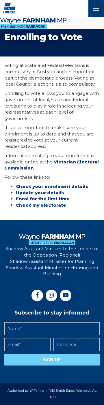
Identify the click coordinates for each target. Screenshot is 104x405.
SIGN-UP (52, 359)
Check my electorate (41, 205)
